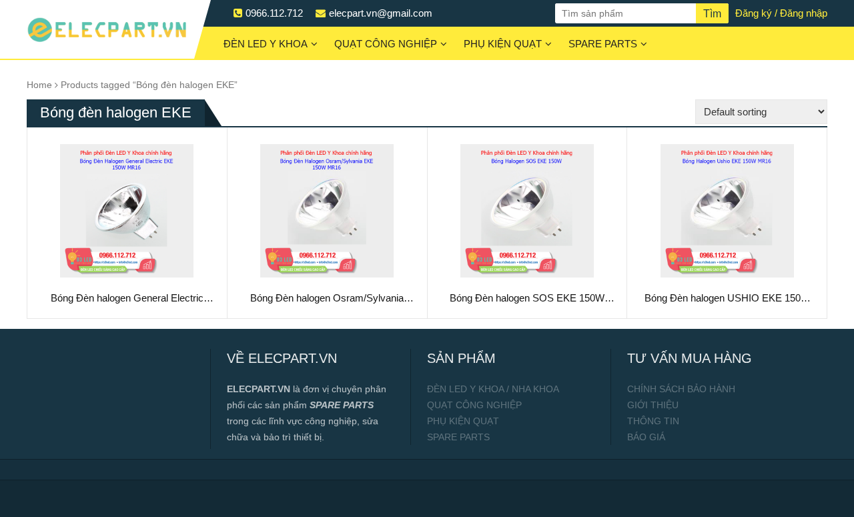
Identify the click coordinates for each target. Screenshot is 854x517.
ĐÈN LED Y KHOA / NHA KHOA (493, 389)
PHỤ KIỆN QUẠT (503, 43)
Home (39, 85)
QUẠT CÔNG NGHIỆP (385, 43)
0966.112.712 (274, 13)
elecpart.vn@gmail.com (380, 13)
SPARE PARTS (602, 43)
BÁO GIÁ (646, 437)
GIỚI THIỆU (653, 405)
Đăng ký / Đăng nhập (781, 13)
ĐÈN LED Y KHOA (266, 43)
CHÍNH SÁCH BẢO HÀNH (681, 389)
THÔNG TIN (653, 421)
